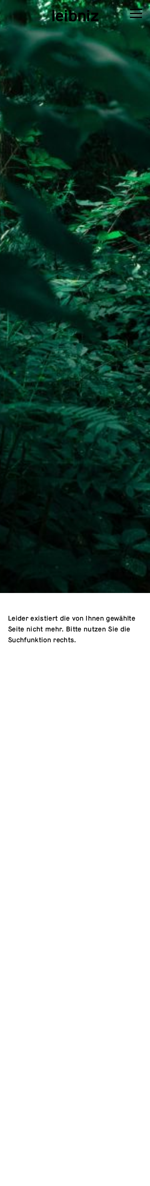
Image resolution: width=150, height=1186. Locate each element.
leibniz (75, 16)
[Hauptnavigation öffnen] (136, 15)
